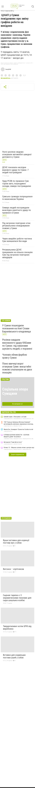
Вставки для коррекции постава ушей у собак (14, 656)
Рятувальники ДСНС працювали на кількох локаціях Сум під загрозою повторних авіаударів (17, 253)
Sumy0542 (8, 69)
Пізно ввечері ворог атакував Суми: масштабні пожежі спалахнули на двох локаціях (17, 368)
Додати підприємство (17, 454)
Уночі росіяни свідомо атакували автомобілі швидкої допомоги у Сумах (16, 154)
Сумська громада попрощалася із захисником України (17, 197)
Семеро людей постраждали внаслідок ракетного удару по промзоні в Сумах (16, 210)
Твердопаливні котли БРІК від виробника (17, 627)
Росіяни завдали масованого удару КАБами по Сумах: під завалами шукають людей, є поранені (17, 344)
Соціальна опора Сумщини (15, 391)
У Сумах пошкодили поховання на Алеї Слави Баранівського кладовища (16, 328)
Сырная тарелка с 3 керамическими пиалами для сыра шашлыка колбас (17, 598)
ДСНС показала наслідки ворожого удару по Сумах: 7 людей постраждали (15, 170)
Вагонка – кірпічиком (13, 569)
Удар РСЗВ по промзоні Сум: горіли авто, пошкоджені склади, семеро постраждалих (16, 183)
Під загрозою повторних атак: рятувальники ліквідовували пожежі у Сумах (16, 226)
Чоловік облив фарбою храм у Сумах (14, 356)
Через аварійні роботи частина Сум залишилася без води (17, 240)
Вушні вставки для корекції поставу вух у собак (16, 541)
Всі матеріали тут (17, 404)
